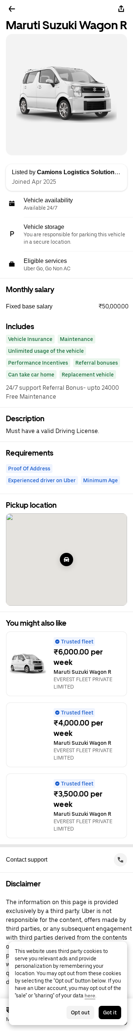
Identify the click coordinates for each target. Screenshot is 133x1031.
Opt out (80, 1012)
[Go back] (12, 9)
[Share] (121, 9)
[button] (69, 306)
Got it (110, 1012)
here (90, 995)
